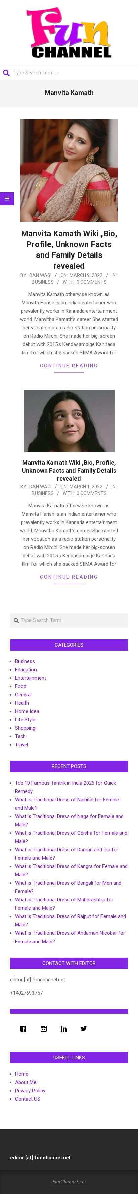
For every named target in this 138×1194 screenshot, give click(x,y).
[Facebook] (25, 1028)
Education (26, 670)
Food (20, 686)
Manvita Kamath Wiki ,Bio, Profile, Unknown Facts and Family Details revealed (69, 470)
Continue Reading (69, 365)
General (23, 695)
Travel (21, 745)
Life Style (25, 720)
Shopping (25, 728)
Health (22, 703)
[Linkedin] (65, 1028)
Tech (20, 736)
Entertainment (30, 678)
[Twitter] (85, 1028)
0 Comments (92, 282)
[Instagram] (45, 1028)
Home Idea (27, 711)
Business (43, 282)
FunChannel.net (69, 1181)
